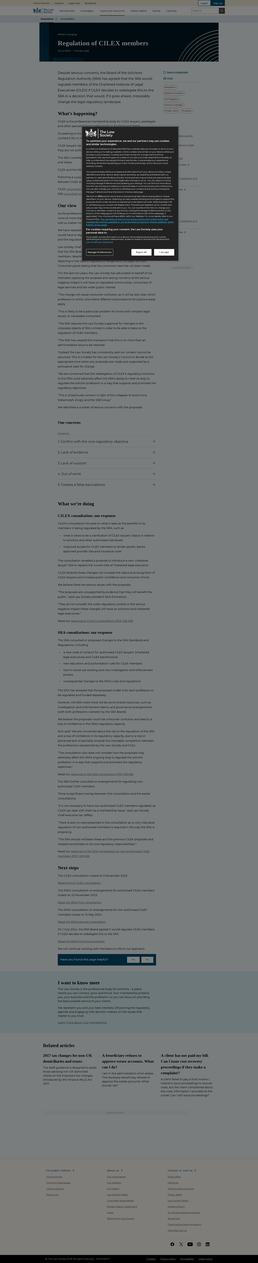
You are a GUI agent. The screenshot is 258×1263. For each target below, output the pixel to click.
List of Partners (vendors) (99, 242)
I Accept (164, 252)
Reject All (141, 252)
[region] (130, 193)
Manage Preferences (100, 252)
